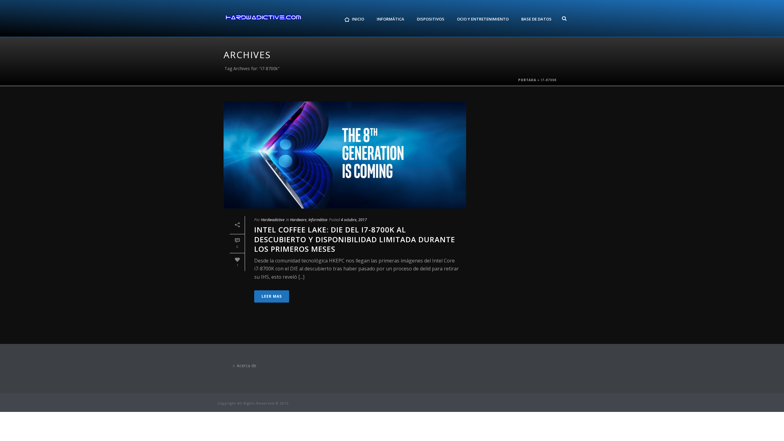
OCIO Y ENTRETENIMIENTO (483, 19)
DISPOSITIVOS (430, 19)
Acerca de (246, 365)
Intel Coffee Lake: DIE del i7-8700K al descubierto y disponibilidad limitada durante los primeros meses (354, 239)
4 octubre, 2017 (354, 219)
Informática (317, 219)
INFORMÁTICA (390, 19)
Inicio (358, 19)
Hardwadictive (273, 219)
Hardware (298, 219)
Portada (527, 80)
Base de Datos (536, 19)
